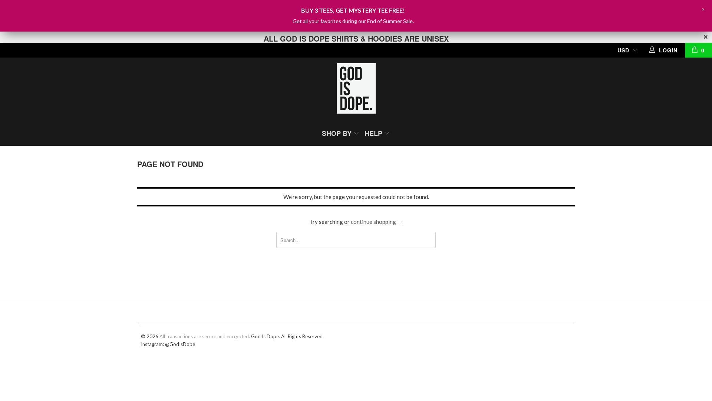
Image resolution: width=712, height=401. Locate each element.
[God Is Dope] (356, 89)
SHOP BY (337, 133)
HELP (374, 133)
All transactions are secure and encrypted (204, 336)
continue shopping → (377, 221)
